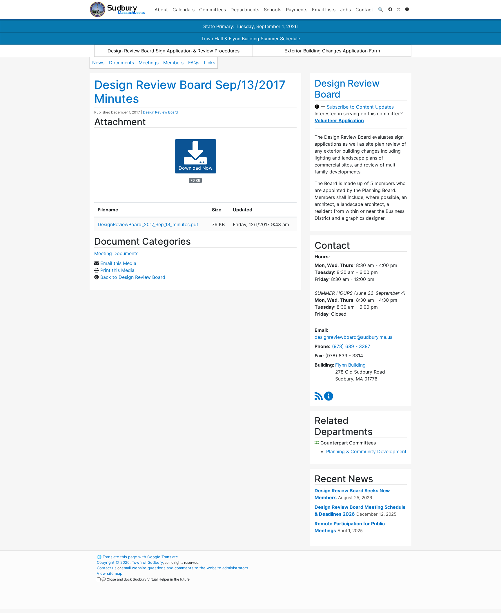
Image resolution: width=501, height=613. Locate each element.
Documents (121, 62)
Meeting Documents (116, 253)
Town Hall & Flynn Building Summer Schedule (250, 38)
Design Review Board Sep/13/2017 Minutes (190, 92)
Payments (296, 9)
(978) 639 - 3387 (351, 346)
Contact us (107, 568)
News (98, 62)
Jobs (345, 9)
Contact (364, 9)
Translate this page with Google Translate (137, 557)
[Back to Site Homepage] (117, 9)
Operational (343, 584)
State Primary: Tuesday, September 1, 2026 (250, 26)
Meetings (149, 62)
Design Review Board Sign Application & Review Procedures (173, 51)
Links (209, 62)
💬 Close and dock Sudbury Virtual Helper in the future (145, 579)
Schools (272, 9)
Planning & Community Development (366, 451)
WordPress (333, 557)
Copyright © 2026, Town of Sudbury (130, 562)
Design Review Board (160, 112)
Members (173, 62)
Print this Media (117, 270)
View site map (109, 573)
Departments (244, 9)
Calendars (184, 9)
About (161, 9)
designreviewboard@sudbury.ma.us (353, 337)
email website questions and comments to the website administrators (184, 568)
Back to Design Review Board (132, 277)
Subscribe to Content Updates (360, 106)
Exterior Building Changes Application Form (332, 51)
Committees (212, 9)
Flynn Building (350, 365)
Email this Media (118, 263)
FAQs (193, 62)
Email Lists (323, 9)
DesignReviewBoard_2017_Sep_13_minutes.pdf (148, 224)
